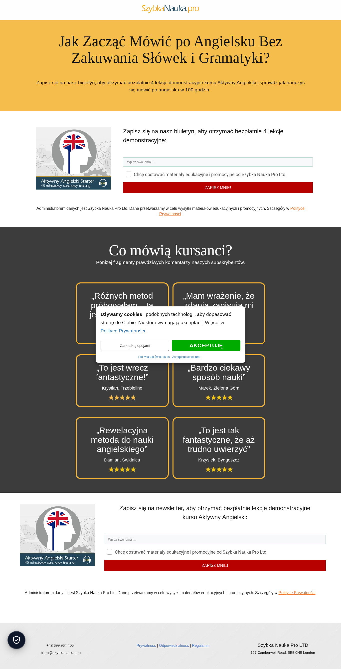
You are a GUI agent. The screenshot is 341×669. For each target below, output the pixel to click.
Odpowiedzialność (174, 639)
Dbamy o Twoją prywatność (16, 640)
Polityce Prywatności (292, 208)
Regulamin (200, 639)
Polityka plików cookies (155, 357)
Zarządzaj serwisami (185, 357)
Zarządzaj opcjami (135, 345)
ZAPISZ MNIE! (218, 188)
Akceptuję (206, 345)
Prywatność (146, 639)
